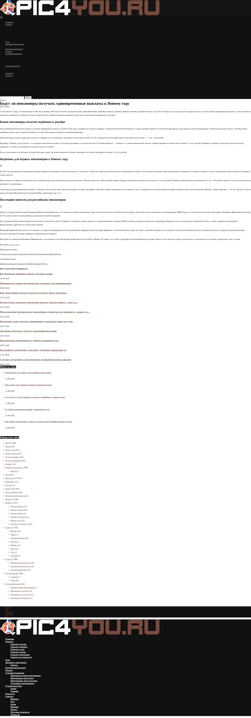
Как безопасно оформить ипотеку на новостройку (26, 273)
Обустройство (13, 492)
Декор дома (12, 450)
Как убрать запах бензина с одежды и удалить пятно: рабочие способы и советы (38, 422)
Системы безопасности (22, 566)
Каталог (10, 485)
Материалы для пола (21, 58)
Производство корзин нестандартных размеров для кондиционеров (35, 283)
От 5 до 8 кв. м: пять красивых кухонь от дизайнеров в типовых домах (35, 397)
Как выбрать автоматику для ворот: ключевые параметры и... (33, 350)
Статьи (8, 559)
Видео (10, 446)
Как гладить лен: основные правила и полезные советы (28, 385)
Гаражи (14, 71)
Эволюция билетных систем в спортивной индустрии (28, 331)
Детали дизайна (14, 457)
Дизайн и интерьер (14, 44)
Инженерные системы (22, 563)
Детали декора (13, 453)
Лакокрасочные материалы (24, 56)
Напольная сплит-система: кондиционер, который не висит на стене (36, 321)
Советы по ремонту (20, 39)
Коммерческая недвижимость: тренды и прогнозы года (29, 340)
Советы (8, 76)
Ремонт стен (16, 32)
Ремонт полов (17, 34)
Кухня (14, 542)
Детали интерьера (14, 49)
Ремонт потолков (19, 37)
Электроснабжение (20, 570)
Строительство (12, 66)
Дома (13, 68)
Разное (8, 51)
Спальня (14, 93)
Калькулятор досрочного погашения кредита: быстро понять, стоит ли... (39, 302)
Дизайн (10, 464)
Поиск (28, 98)
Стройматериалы (13, 54)
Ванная (14, 85)
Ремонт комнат (18, 29)
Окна (13, 83)
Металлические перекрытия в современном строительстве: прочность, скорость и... (45, 312)
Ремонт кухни (18, 27)
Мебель (14, 78)
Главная (9, 22)
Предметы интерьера (16, 496)
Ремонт (8, 25)
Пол (12, 80)
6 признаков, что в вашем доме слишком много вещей (28, 373)
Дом (7, 42)
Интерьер (11, 482)
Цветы (13, 46)
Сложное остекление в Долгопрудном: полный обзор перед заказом (35, 359)
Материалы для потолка (23, 61)
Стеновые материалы (21, 63)
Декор (13, 88)
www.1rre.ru (14, 245)
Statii (7, 443)
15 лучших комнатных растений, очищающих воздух (27, 410)
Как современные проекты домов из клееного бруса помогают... (34, 293)
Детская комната (19, 90)
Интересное (10, 478)
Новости (9, 73)
